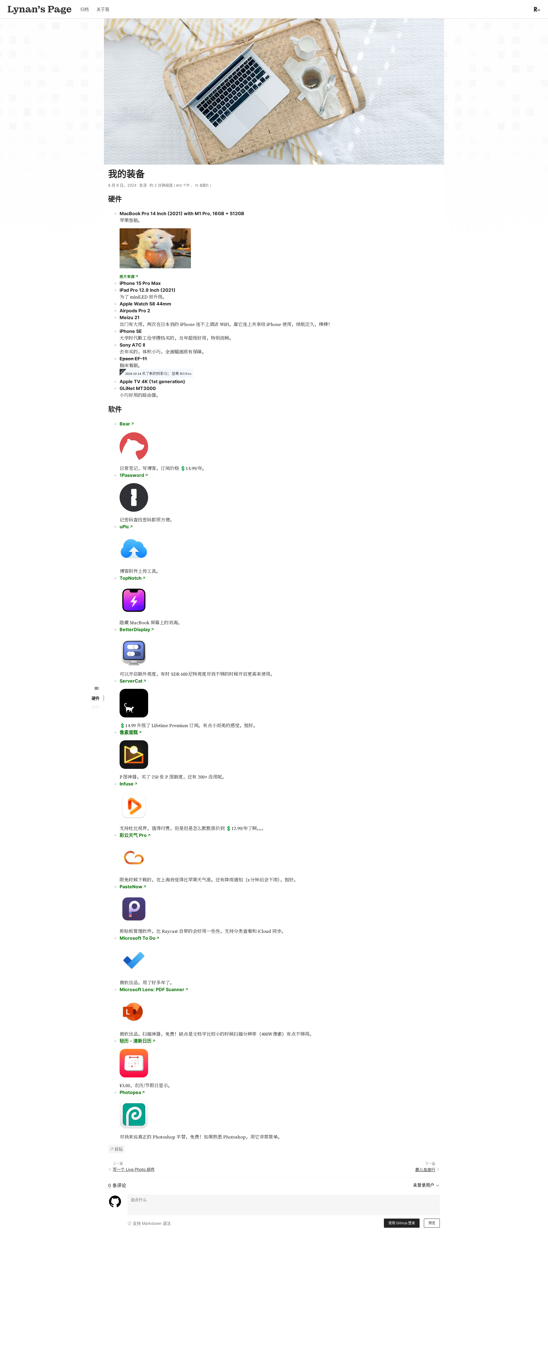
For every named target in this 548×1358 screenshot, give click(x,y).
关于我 (102, 9)
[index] (39, 9)
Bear (125, 424)
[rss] (537, 9)
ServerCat (131, 681)
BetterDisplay (135, 629)
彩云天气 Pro (133, 835)
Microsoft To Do (138, 938)
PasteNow (131, 886)
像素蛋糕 (129, 732)
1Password (132, 475)
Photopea (130, 1092)
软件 (96, 707)
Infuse (127, 784)
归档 (84, 9)
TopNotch (131, 578)
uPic (124, 526)
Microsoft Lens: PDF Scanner (152, 989)
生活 (143, 185)
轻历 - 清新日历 (136, 1041)
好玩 (119, 1149)
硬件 (96, 698)
